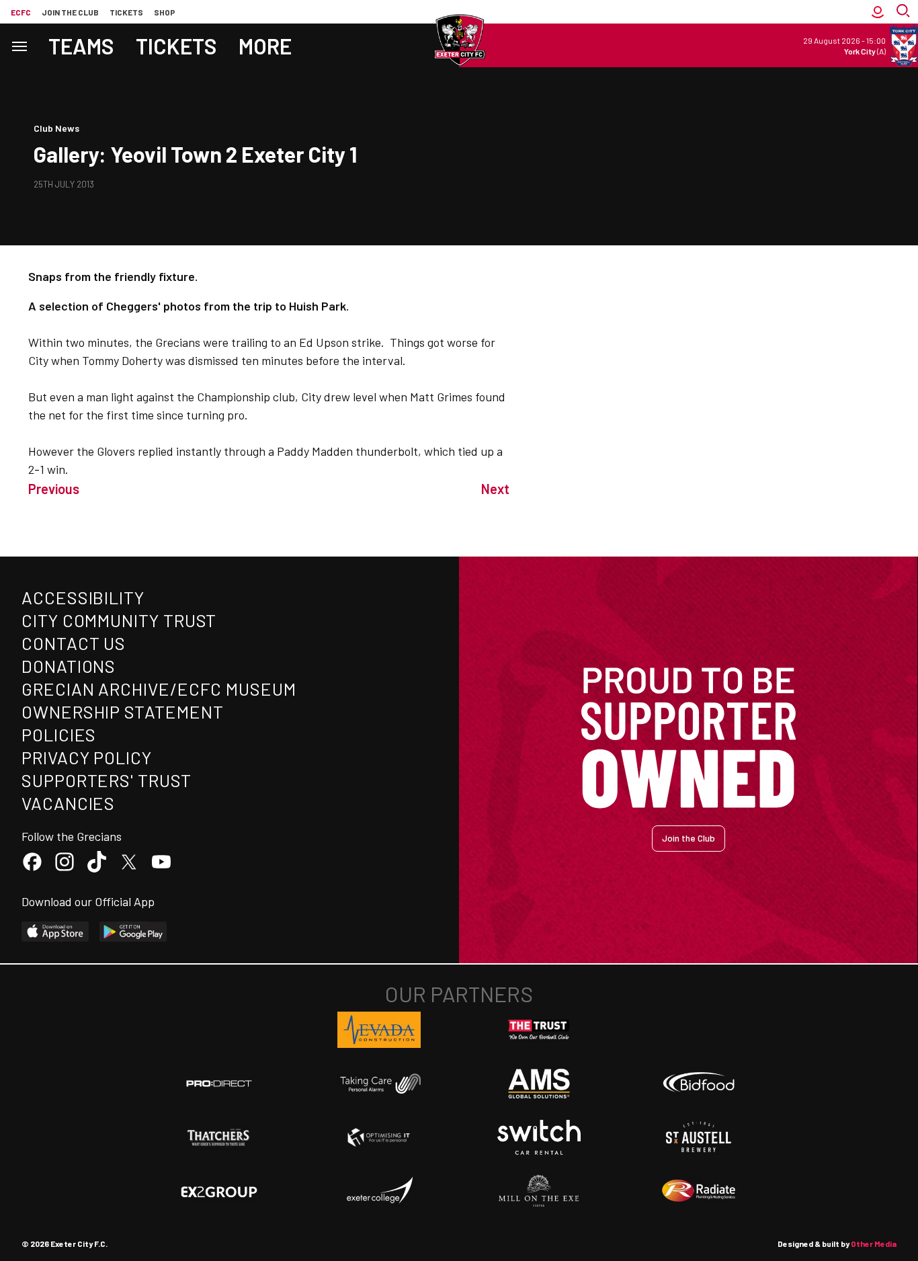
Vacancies (68, 802)
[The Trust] (539, 1029)
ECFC (21, 12)
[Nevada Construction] (379, 1030)
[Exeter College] (379, 1191)
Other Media (873, 1243)
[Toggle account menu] (877, 12)
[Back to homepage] (459, 40)
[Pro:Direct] (219, 1083)
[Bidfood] (699, 1083)
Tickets (126, 12)
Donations (69, 665)
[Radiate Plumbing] (699, 1191)
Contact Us (74, 643)
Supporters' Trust (107, 780)
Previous (53, 489)
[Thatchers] (219, 1137)
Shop (164, 12)
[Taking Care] (379, 1083)
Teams (81, 45)
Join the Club (688, 838)
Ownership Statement (122, 711)
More (265, 45)
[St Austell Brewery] (699, 1137)
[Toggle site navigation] (19, 45)
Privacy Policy (87, 757)
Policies (59, 734)
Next (495, 489)
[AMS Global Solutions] (539, 1083)
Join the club (70, 12)
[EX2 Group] (219, 1191)
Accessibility (83, 597)
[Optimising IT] (379, 1137)
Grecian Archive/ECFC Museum (159, 688)
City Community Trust (119, 620)
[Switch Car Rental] (539, 1137)
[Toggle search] (904, 12)
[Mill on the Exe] (539, 1191)
